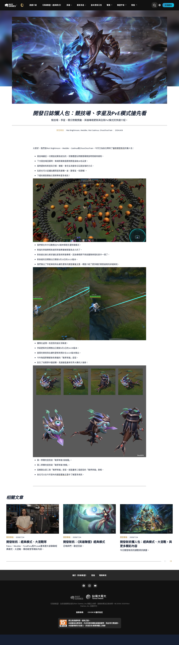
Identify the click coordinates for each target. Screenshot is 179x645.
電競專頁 (103, 575)
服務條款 (79, 612)
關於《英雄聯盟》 (79, 575)
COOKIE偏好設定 (95, 612)
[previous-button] (165, 561)
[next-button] (171, 561)
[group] (89, 529)
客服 (93, 575)
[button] (60, 130)
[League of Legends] (22, 5)
